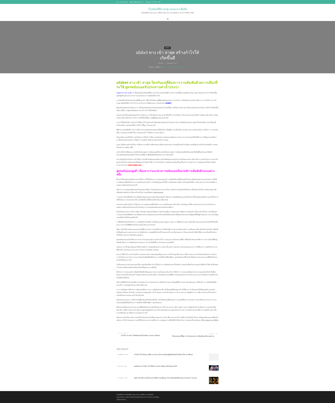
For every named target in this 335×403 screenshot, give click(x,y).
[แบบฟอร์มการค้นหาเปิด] (168, 19)
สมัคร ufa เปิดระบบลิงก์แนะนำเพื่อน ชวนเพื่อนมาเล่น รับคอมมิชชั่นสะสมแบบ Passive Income (165, 378)
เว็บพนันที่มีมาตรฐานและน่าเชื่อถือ (167, 9)
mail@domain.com (137, 2)
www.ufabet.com (135, 165)
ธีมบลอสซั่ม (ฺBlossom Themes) (143, 397)
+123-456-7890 (123, 2)
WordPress (122, 399)
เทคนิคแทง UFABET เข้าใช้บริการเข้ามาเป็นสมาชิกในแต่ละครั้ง (155, 366)
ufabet (167, 48)
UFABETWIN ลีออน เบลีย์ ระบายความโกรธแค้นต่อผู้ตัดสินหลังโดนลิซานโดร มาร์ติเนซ (163, 354)
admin (161, 63)
